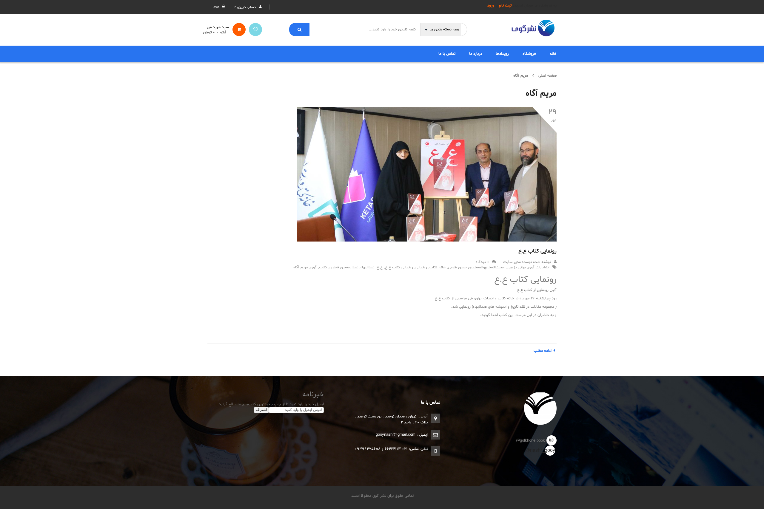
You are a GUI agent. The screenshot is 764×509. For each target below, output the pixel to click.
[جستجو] (299, 29)
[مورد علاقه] (255, 29)
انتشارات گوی (538, 267)
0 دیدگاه (482, 262)
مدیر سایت (512, 262)
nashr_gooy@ (550, 450)
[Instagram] (551, 440)
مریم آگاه (300, 267)
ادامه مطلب (543, 351)
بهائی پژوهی (516, 267)
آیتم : (222, 32)
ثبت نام (505, 5)
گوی (313, 267)
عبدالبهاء (367, 267)
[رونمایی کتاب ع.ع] (427, 174)
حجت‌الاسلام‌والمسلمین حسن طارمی (476, 267)
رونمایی (421, 267)
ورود (490, 5)
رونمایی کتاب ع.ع (537, 251)
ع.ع (380, 267)
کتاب (323, 267)
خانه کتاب (437, 267)
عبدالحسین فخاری (343, 267)
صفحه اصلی (547, 75)
